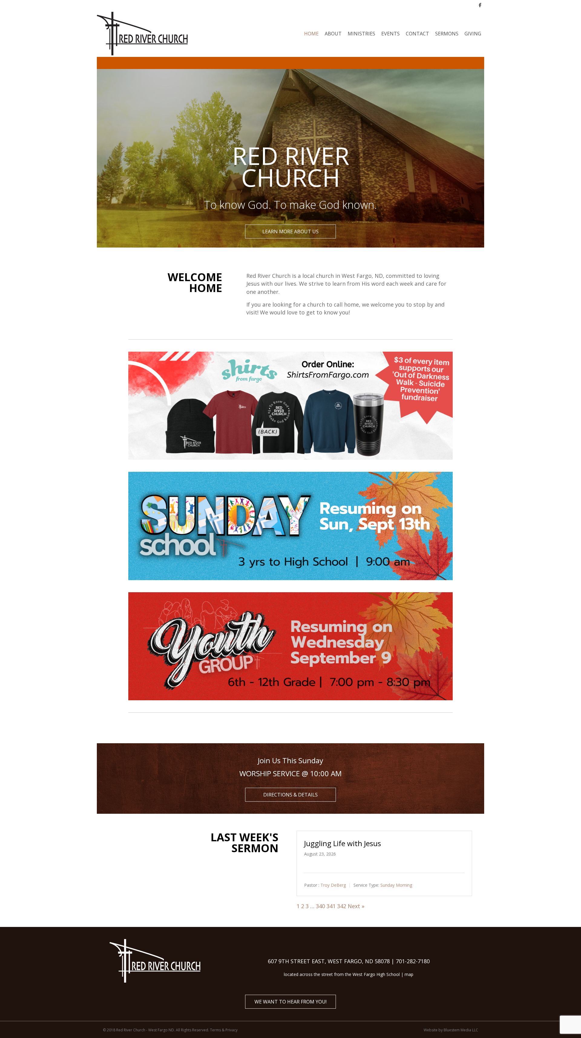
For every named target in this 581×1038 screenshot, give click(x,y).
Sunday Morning (396, 885)
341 (331, 906)
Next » (356, 906)
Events (390, 33)
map (409, 974)
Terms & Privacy (224, 1030)
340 (320, 906)
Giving (472, 33)
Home (311, 33)
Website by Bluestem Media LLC (451, 1030)
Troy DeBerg (333, 885)
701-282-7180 (413, 961)
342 (341, 906)
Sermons (446, 33)
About (333, 33)
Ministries (361, 33)
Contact (417, 33)
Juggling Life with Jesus (342, 843)
